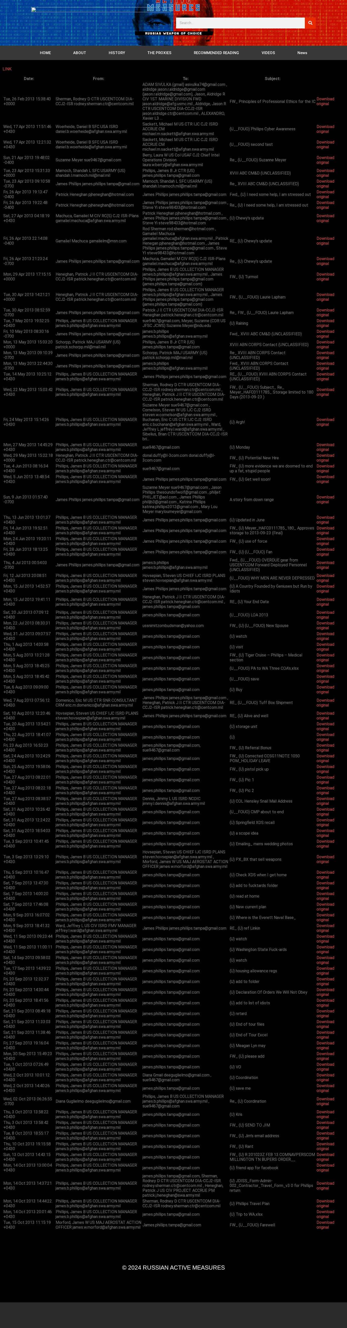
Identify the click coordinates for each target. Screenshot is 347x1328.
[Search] (310, 23)
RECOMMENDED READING (216, 53)
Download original (325, 101)
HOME (45, 53)
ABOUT (79, 53)
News (302, 53)
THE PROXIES (159, 53)
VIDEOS (268, 53)
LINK (7, 69)
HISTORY (117, 53)
